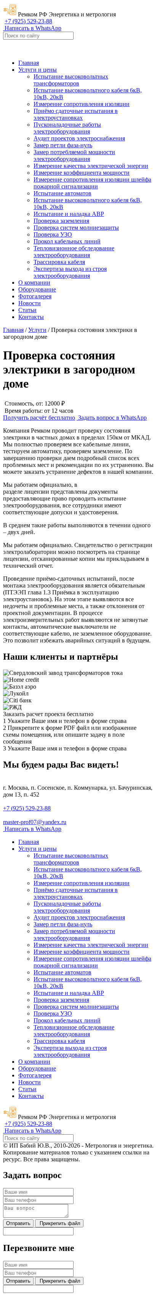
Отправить (18, 1223)
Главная (13, 330)
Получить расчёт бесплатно (39, 417)
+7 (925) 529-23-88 (28, 21)
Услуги (37, 330)
